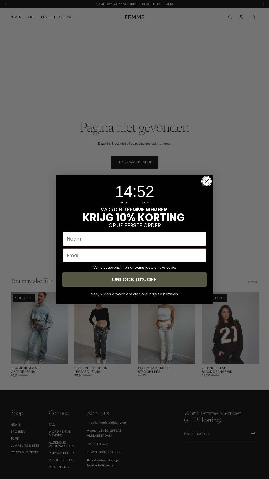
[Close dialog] (206, 181)
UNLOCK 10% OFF (134, 279)
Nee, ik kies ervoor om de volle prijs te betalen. (135, 294)
